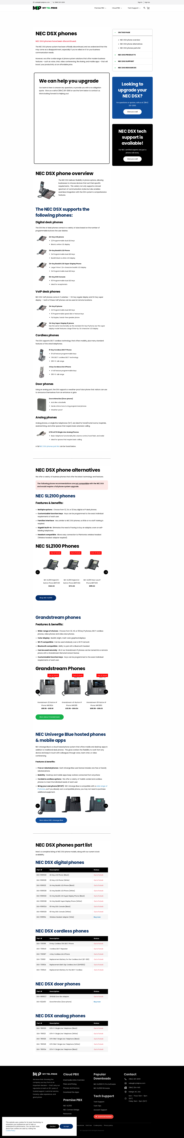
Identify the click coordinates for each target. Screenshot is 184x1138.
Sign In (140, 2)
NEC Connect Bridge (71, 1110)
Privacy (106, 1125)
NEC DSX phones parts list (130, 48)
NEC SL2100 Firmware (102, 1088)
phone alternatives (134, 44)
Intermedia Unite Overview (74, 1080)
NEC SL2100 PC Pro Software (105, 1084)
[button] (46, 597)
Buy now (97, 917)
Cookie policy (97, 1125)
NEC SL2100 (67, 1106)
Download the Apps (71, 1092)
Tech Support (99, 1102)
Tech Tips (97, 1106)
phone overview (133, 40)
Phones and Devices (71, 1088)
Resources (67, 1114)
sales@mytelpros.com (137, 1083)
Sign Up (147, 2)
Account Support (100, 1110)
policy (111, 1125)
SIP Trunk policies (78, 1125)
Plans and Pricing (69, 1084)
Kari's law (89, 1125)
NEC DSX (123, 40)
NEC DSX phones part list (49, 446)
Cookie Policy (10, 1130)
